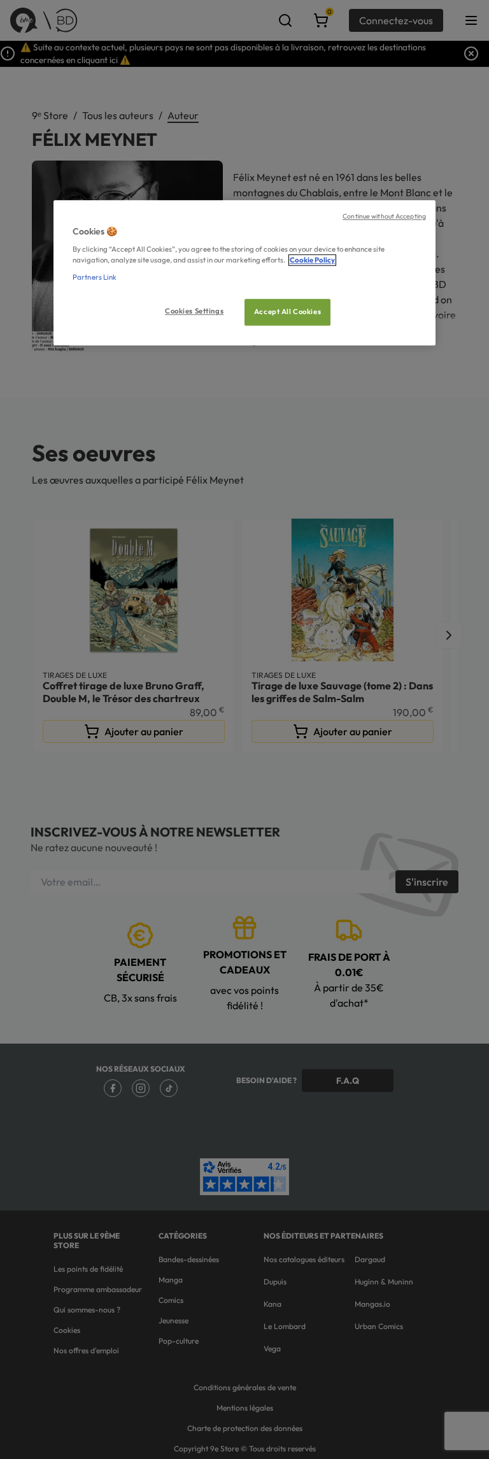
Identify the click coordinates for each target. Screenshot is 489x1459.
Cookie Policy (312, 259)
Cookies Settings (194, 311)
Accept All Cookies (287, 312)
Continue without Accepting (384, 216)
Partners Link (95, 277)
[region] (244, 273)
